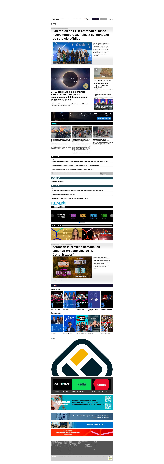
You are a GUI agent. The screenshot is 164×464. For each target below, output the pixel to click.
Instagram (95, 444)
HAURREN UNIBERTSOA (79, 391)
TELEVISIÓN (58, 203)
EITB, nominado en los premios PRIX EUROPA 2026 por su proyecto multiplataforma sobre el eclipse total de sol (69, 95)
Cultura (65, 445)
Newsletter (95, 441)
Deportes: (70, 441)
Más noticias (56, 157)
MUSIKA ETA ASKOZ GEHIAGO (100, 391)
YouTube (95, 448)
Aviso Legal (74, 456)
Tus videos (104, 174)
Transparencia (94, 456)
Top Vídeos (79, 442)
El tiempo (87, 442)
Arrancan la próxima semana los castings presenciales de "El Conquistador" (76, 250)
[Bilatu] (109, 19)
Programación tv (54, 442)
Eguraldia (65, 447)
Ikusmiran (65, 446)
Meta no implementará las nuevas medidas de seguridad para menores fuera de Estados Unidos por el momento (80, 161)
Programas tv (53, 443)
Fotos (79, 443)
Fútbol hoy (70, 442)
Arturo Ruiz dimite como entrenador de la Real (63, 194)
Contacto (98, 456)
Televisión (73, 19)
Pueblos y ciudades (89, 447)
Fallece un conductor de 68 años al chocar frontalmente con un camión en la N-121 (72, 169)
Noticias (63, 19)
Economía (65, 443)
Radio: (58, 441)
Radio (77, 19)
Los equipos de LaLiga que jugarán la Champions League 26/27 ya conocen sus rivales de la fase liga (77, 190)
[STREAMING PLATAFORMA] (62, 384)
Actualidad (65, 442)
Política (65, 444)
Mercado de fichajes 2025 (72, 447)
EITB (53, 25)
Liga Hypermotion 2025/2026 (72, 445)
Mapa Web (102, 456)
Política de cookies (79, 456)
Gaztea (58, 445)
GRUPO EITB (103, 18)
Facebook (95, 442)
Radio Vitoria (59, 444)
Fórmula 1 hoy (70, 446)
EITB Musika (59, 446)
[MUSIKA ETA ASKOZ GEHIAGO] (101, 384)
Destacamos (59, 207)
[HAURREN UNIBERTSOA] (81, 384)
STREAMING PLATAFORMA (61, 391)
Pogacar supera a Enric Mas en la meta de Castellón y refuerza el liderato (70, 198)
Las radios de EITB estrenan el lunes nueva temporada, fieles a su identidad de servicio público (81, 34)
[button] (79, 222)
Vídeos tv (52, 444)
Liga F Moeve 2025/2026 (72, 444)
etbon (58, 226)
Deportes (67, 19)
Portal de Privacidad (67, 456)
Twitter (95, 443)
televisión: (53, 441)
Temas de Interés (88, 446)
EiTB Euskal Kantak (60, 447)
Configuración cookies (87, 456)
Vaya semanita (53, 445)
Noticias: (66, 441)
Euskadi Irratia (59, 442)
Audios (79, 444)
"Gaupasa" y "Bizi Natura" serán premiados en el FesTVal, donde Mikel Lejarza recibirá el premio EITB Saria (103, 107)
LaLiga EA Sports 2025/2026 (72, 443)
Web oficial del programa (57, 280)
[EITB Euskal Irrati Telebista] (55, 19)
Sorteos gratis (88, 443)
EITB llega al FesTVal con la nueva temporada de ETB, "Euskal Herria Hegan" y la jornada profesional (102, 83)
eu (110, 19)
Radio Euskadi (59, 443)
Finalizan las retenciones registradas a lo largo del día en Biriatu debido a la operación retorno (75, 165)
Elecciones (87, 444)
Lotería (86, 445)
